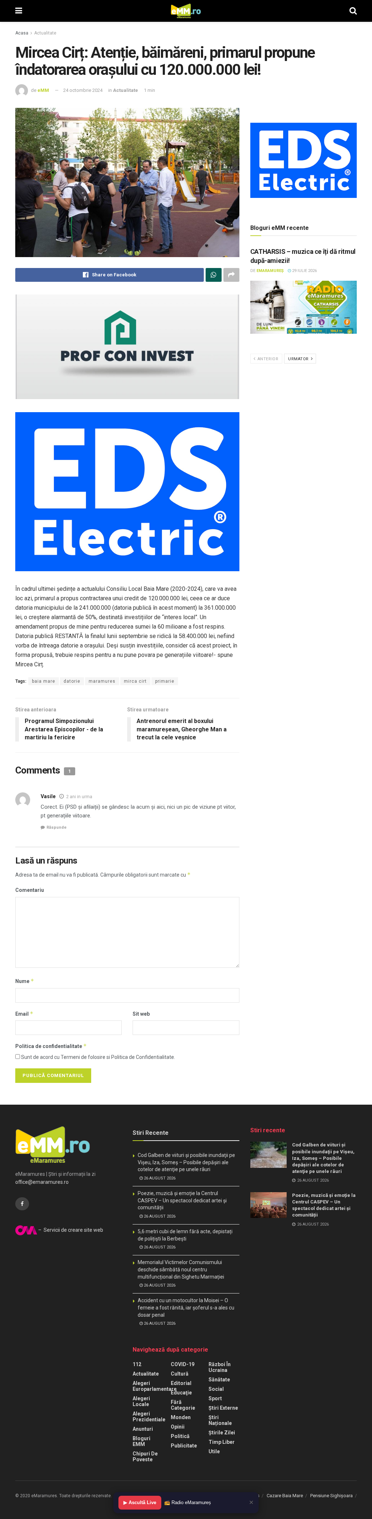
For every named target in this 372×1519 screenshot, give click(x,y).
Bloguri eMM (141, 1441)
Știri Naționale (220, 1420)
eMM (43, 90)
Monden (181, 1417)
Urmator (299, 359)
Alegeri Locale (141, 1401)
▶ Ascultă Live (140, 1502)
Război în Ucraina (220, 1367)
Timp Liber (222, 1442)
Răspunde (56, 827)
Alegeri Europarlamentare (155, 1386)
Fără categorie (183, 1405)
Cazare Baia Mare (285, 1495)
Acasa (21, 33)
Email (24, 1013)
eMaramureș (270, 270)
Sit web (141, 1014)
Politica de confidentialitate (51, 1046)
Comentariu (29, 890)
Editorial (181, 1383)
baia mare (43, 681)
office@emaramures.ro (42, 1182)
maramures (102, 681)
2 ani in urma (79, 796)
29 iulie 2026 (304, 270)
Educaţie (181, 1393)
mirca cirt (135, 681)
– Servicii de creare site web (70, 1230)
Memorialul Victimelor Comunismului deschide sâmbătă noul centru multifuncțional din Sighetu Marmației (181, 1269)
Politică (180, 1436)
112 (137, 1364)
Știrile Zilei (222, 1432)
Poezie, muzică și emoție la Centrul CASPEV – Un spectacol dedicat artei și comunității (182, 1200)
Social (216, 1389)
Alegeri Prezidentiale (149, 1416)
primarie (164, 681)
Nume (24, 981)
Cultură (180, 1374)
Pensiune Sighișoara (331, 1495)
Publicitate (184, 1446)
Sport (215, 1398)
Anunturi (143, 1429)
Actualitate (45, 33)
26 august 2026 (159, 1178)
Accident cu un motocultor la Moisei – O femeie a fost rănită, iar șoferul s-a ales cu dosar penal (186, 1307)
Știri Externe (223, 1408)
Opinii (178, 1427)
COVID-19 (182, 1364)
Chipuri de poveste (145, 1456)
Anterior (267, 359)
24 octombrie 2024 (82, 90)
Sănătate (219, 1379)
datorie (72, 681)
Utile (214, 1451)
